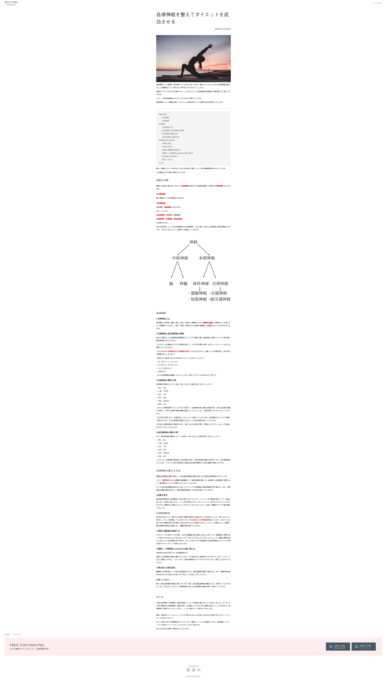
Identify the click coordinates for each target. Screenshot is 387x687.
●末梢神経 (165, 121)
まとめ (161, 163)
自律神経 (162, 124)
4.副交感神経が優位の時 (170, 137)
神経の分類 (163, 114)
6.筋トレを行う (167, 159)
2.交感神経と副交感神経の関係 (173, 130)
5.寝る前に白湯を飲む (170, 156)
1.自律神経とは (167, 127)
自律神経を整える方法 (167, 140)
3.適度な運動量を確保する (171, 150)
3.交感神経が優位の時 (170, 133)
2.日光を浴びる (167, 146)
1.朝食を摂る (166, 143)
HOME (7, 634)
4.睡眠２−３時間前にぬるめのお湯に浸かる (177, 153)
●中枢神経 (165, 117)
